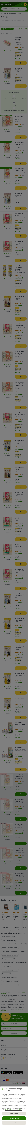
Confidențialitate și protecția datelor (13, 1109)
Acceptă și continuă (14, 1118)
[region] (14, 1106)
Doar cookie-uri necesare (14, 1123)
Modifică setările (14, 1113)
